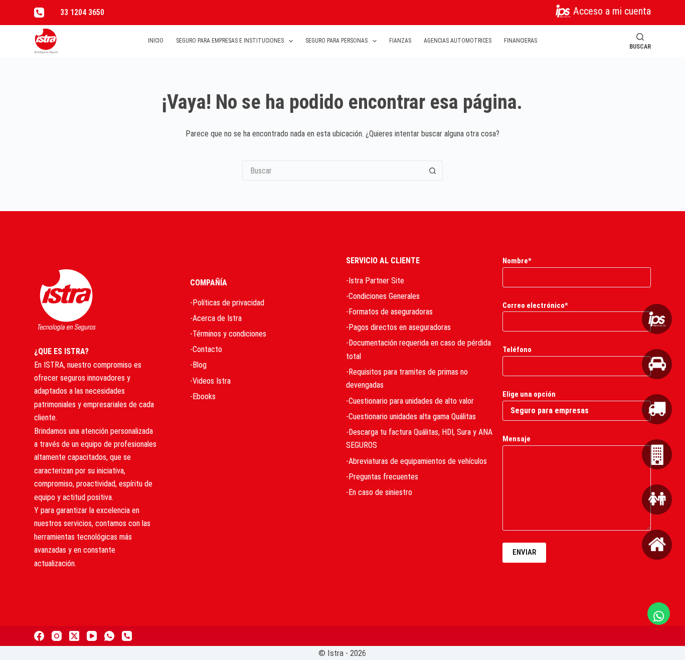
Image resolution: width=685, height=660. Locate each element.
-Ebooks (203, 396)
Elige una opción (529, 394)
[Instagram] (57, 636)
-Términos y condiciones (228, 334)
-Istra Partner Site (375, 280)
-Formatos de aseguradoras (389, 311)
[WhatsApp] (109, 636)
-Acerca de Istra (216, 318)
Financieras (520, 40)
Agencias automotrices (457, 40)
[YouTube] (92, 636)
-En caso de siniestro (379, 492)
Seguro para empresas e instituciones (230, 40)
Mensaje (516, 438)
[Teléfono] (39, 13)
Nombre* (517, 260)
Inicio (155, 40)
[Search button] (433, 170)
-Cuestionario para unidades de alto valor (410, 401)
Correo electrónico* (535, 305)
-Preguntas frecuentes (382, 476)
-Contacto (206, 349)
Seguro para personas (336, 40)
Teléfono (517, 349)
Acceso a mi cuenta (612, 11)
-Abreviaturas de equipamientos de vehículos (416, 461)
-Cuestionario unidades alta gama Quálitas (411, 416)
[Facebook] (39, 636)
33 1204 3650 (82, 12)
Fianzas (400, 40)
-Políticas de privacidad (227, 302)
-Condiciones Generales (383, 296)
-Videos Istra (210, 381)
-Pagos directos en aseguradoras (398, 327)
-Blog (198, 365)
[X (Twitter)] (74, 636)
